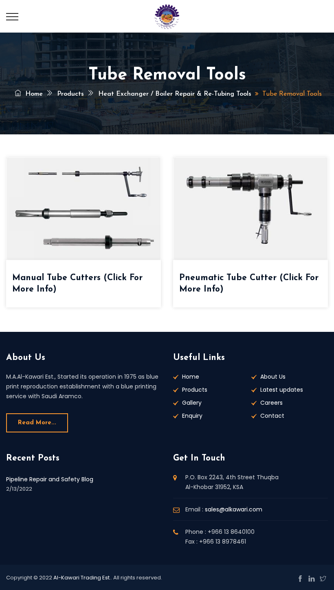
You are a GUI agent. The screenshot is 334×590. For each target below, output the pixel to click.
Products (69, 94)
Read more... (37, 423)
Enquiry (192, 416)
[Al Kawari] (167, 16)
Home (33, 94)
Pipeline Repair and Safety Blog (49, 479)
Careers (271, 403)
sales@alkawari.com (233, 509)
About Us (273, 377)
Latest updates (281, 390)
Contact (272, 416)
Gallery (192, 403)
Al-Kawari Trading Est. (82, 577)
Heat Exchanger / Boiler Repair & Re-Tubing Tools (173, 94)
